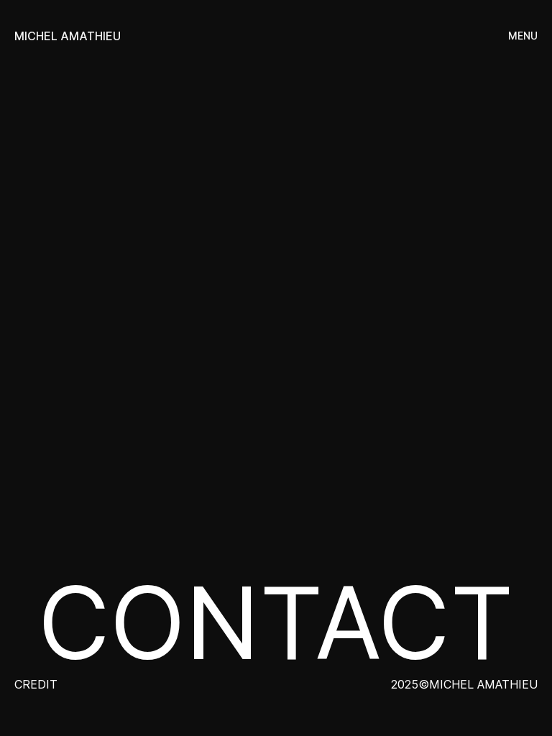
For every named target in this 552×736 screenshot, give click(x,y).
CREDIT (36, 684)
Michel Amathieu (67, 36)
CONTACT (276, 623)
